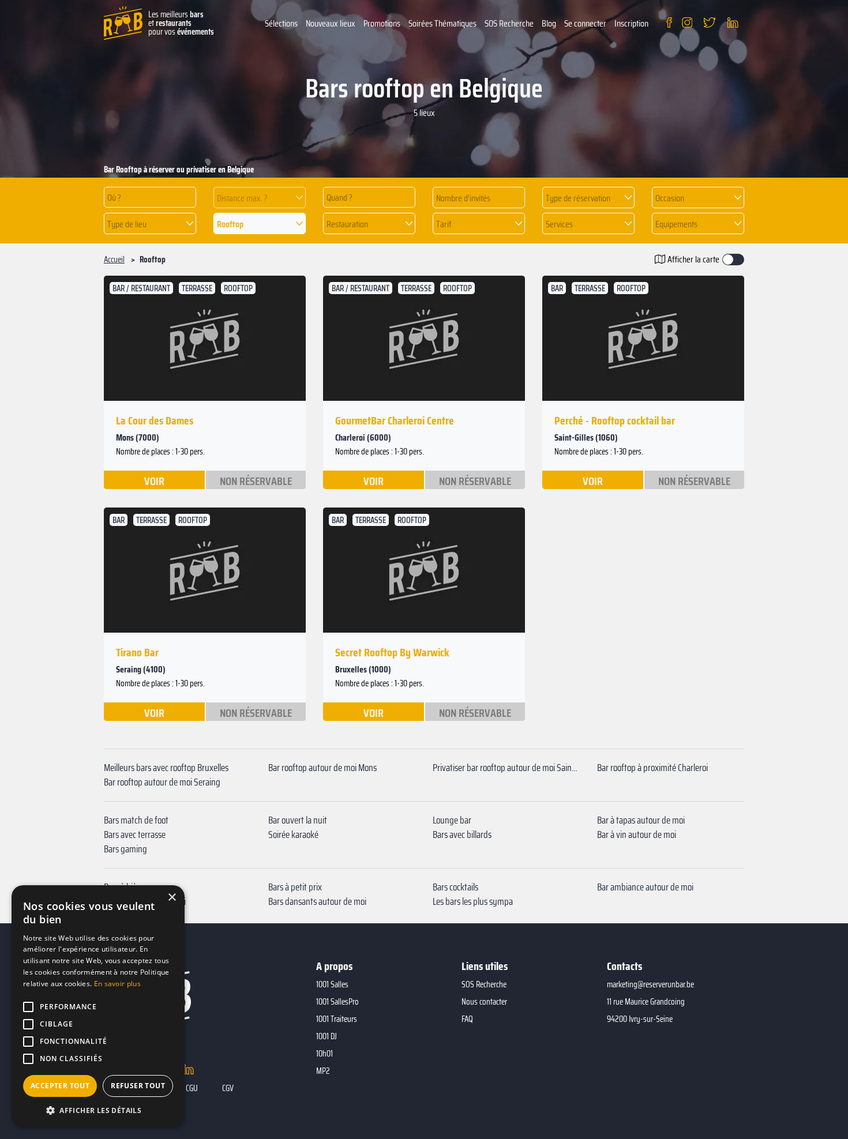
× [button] (171, 897)
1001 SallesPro (337, 1002)
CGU (192, 1088)
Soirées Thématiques (442, 23)
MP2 (323, 1071)
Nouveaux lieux (330, 23)
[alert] (98, 1006)
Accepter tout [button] (60, 1086)
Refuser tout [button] (138, 1086)
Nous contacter (484, 1002)
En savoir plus (117, 983)
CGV (228, 1088)
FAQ (467, 1019)
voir (154, 480)
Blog (549, 23)
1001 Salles (332, 984)
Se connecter (585, 23)
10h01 (324, 1054)
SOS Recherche (509, 23)
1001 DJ (326, 1036)
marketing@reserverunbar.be (650, 984)
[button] (259, 197)
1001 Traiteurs (336, 1019)
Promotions (381, 23)
